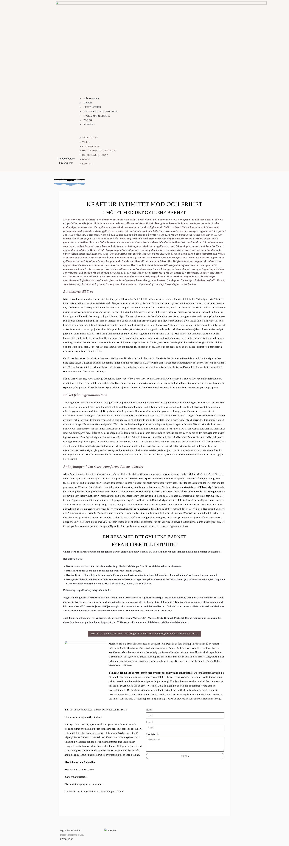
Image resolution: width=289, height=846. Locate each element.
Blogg (88, 120)
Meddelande (152, 734)
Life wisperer (92, 107)
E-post (149, 722)
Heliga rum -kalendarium (101, 111)
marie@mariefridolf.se (71, 835)
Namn (149, 709)
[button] (156, 131)
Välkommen (91, 98)
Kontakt (89, 124)
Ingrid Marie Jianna (97, 116)
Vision (88, 102)
